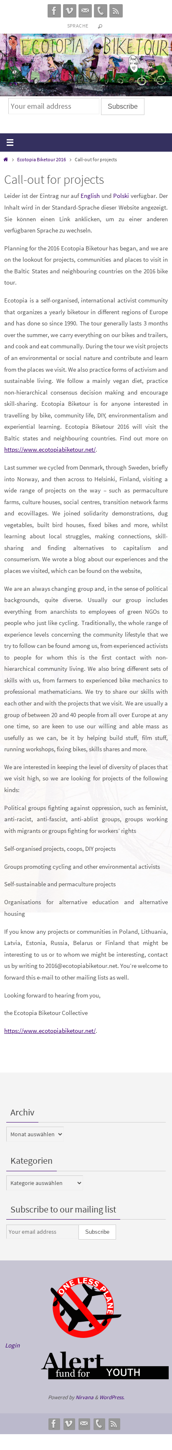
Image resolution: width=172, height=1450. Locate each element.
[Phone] (100, 11)
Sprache (78, 25)
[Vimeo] (69, 11)
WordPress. (111, 1397)
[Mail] (85, 11)
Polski (121, 196)
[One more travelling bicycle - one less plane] (86, 1336)
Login (12, 1345)
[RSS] (116, 11)
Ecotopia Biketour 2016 (41, 159)
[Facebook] (54, 11)
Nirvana (85, 1397)
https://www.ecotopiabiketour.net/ (50, 449)
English (90, 196)
